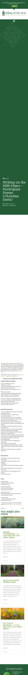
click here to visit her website (14, 504)
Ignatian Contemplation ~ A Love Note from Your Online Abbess (11, 534)
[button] (14, 21)
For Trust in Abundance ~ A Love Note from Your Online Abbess (12, 626)
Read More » (5, 556)
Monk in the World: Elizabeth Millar (11, 581)
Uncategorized (12, 205)
